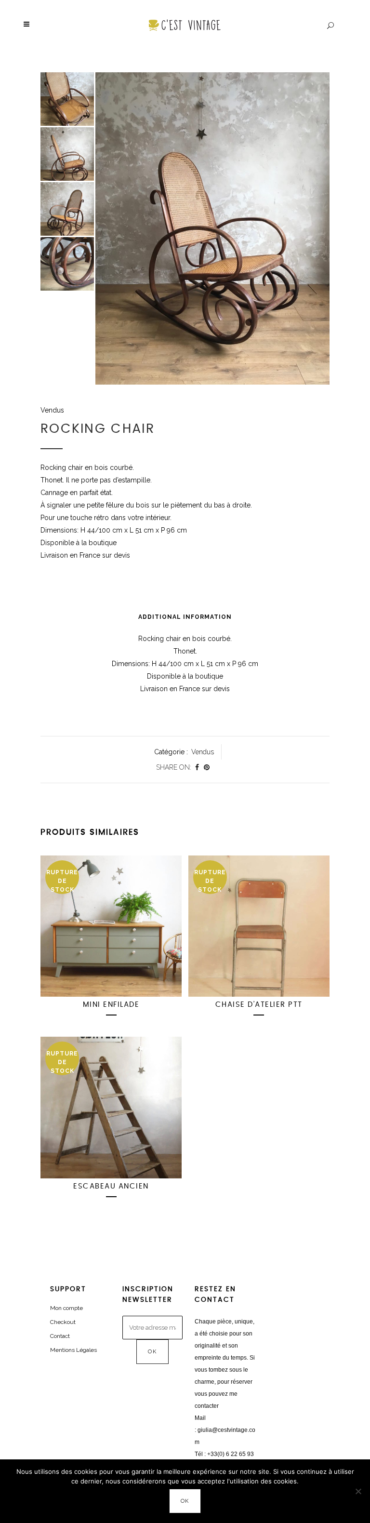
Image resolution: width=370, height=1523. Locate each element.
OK (185, 1501)
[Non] (358, 1491)
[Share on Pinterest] (207, 767)
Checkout (63, 1322)
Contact (60, 1336)
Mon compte (66, 1308)
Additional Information (185, 617)
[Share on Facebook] (197, 767)
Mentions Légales (73, 1350)
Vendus (52, 410)
